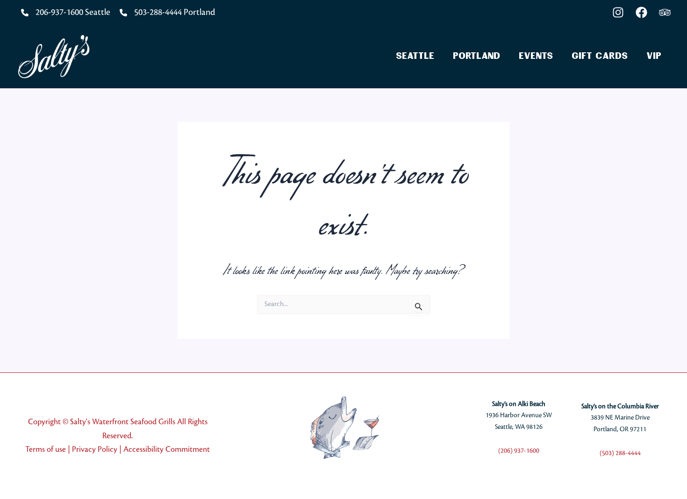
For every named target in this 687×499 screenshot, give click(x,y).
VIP (653, 56)
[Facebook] (641, 12)
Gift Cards (600, 56)
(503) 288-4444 (620, 452)
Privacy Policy (94, 449)
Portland (476, 56)
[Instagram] (618, 12)
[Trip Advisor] (665, 12)
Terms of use (45, 449)
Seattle (415, 56)
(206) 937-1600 (518, 450)
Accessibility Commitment (166, 449)
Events (536, 56)
